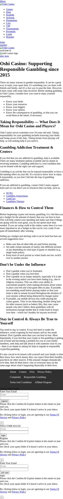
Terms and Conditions (21, 382)
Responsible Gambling (35, 377)
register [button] (3, 45)
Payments (10, 31)
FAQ (32, 372)
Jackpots (10, 17)
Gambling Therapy (15, 201)
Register (10, 37)
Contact (22, 372)
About (13, 372)
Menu (3, 1)
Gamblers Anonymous (17, 196)
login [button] (2, 42)
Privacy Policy (44, 372)
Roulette (10, 15)
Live (8, 23)
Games (9, 9)
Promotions (11, 20)
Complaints (15, 377)
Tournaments (12, 28)
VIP (8, 26)
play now (4, 56)
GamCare (10, 198)
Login (9, 34)
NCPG (9, 193)
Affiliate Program (43, 382)
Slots (8, 12)
